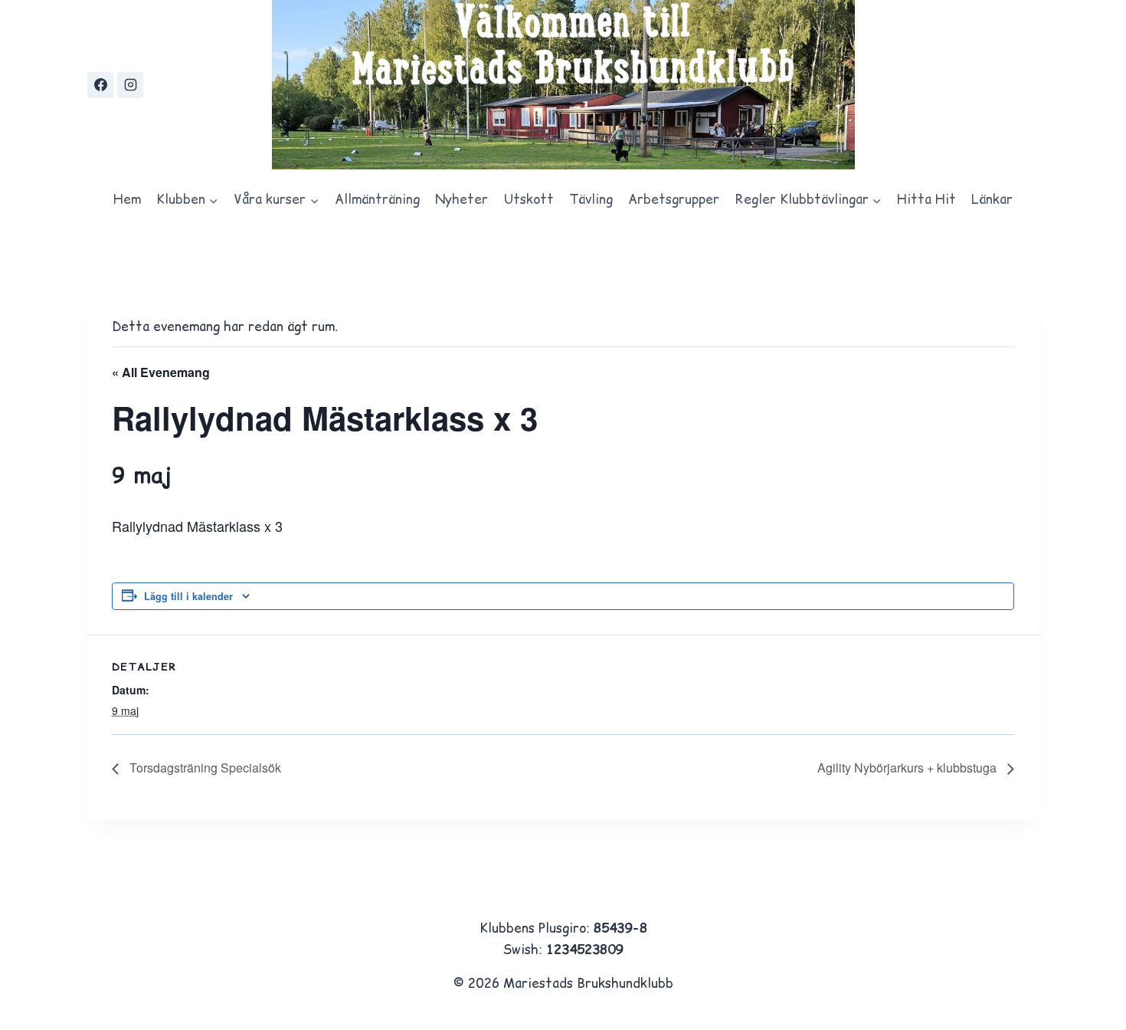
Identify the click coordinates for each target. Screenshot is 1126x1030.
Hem (127, 199)
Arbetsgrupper (673, 199)
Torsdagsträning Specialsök (203, 767)
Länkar (992, 199)
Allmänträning (377, 199)
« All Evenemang (161, 372)
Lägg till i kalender (188, 596)
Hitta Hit (926, 199)
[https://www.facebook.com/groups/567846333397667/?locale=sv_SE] (100, 85)
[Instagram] (130, 85)
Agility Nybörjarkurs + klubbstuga (908, 767)
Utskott (529, 199)
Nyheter (461, 199)
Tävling (591, 199)
